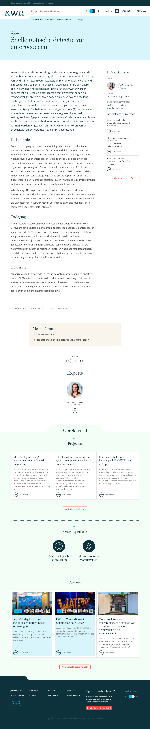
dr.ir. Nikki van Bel (125, 85)
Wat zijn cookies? (45, 3)
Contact (71, 691)
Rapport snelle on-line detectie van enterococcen (62, 339)
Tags (13, 302)
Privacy (32, 695)
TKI (49, 308)
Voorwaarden (73, 695)
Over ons (52, 691)
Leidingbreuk (18, 308)
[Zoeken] (117, 11)
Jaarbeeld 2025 (17, 691)
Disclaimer (53, 695)
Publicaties (127, 11)
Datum (110, 93)
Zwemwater (62, 308)
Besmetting (36, 308)
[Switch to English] (92, 11)
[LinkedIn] (75, 360)
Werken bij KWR (17, 695)
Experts (110, 79)
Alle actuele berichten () (75, 666)
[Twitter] (68, 360)
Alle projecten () (123, 178)
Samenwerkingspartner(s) (118, 102)
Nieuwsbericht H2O (47, 334)
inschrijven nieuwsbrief (99, 708)
